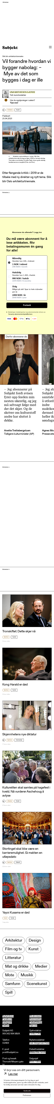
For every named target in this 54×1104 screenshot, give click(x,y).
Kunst (5, 918)
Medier (41, 967)
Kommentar (19, 740)
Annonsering (35, 1019)
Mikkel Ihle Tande (37, 1052)
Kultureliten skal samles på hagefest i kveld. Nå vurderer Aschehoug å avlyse (26, 791)
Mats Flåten (35, 1062)
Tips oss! (14, 103)
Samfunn (6, 637)
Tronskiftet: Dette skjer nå (19, 631)
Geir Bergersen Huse (39, 1043)
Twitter (5, 1025)
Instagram (7, 1022)
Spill (9, 993)
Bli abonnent (35, 1016)
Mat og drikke (16, 967)
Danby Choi (35, 1034)
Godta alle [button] (27, 1091)
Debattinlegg (35, 1022)
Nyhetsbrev (8, 1016)
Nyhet (18, 110)
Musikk (27, 975)
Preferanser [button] (27, 1095)
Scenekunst (37, 984)
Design (35, 941)
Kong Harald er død (15, 684)
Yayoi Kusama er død (15, 912)
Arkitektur (10, 110)
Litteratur (9, 801)
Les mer (13, 1074)
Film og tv (13, 949)
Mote (9, 975)
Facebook (7, 1019)
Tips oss (33, 1025)
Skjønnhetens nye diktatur (19, 734)
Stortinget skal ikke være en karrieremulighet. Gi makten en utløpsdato (22, 853)
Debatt (18, 862)
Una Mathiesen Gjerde (22, 92)
